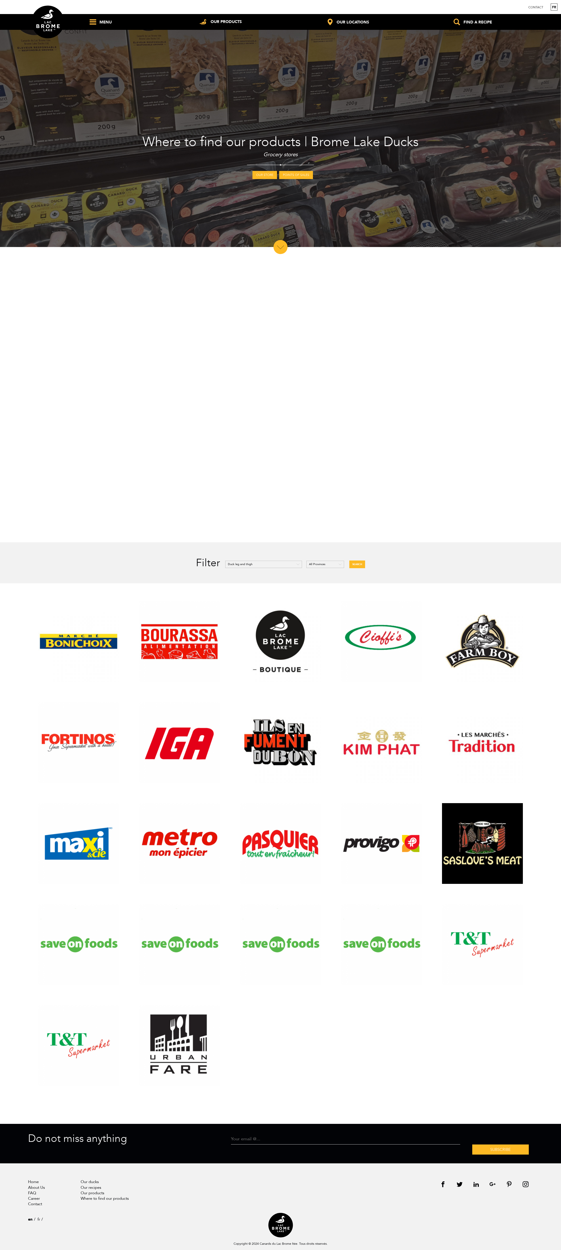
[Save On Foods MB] (280, 944)
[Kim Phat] (381, 742)
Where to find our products (105, 1198)
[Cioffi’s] (381, 641)
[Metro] (179, 843)
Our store (264, 175)
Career (34, 1198)
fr (554, 7)
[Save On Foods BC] (179, 944)
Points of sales (296, 175)
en (30, 1219)
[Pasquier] (280, 843)
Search (357, 564)
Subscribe (500, 1149)
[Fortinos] (78, 742)
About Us (36, 1187)
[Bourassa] (179, 641)
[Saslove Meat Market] (482, 843)
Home (33, 1182)
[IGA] (179, 742)
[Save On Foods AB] (78, 944)
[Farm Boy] (482, 641)
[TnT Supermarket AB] (482, 944)
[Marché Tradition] (482, 742)
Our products (92, 1193)
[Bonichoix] (78, 641)
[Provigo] (381, 843)
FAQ (32, 1193)
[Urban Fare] (179, 1045)
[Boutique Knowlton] (280, 641)
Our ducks (90, 1182)
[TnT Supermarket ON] (78, 1045)
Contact (535, 7)
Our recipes (91, 1187)
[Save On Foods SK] (381, 944)
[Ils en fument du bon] (280, 742)
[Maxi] (78, 843)
